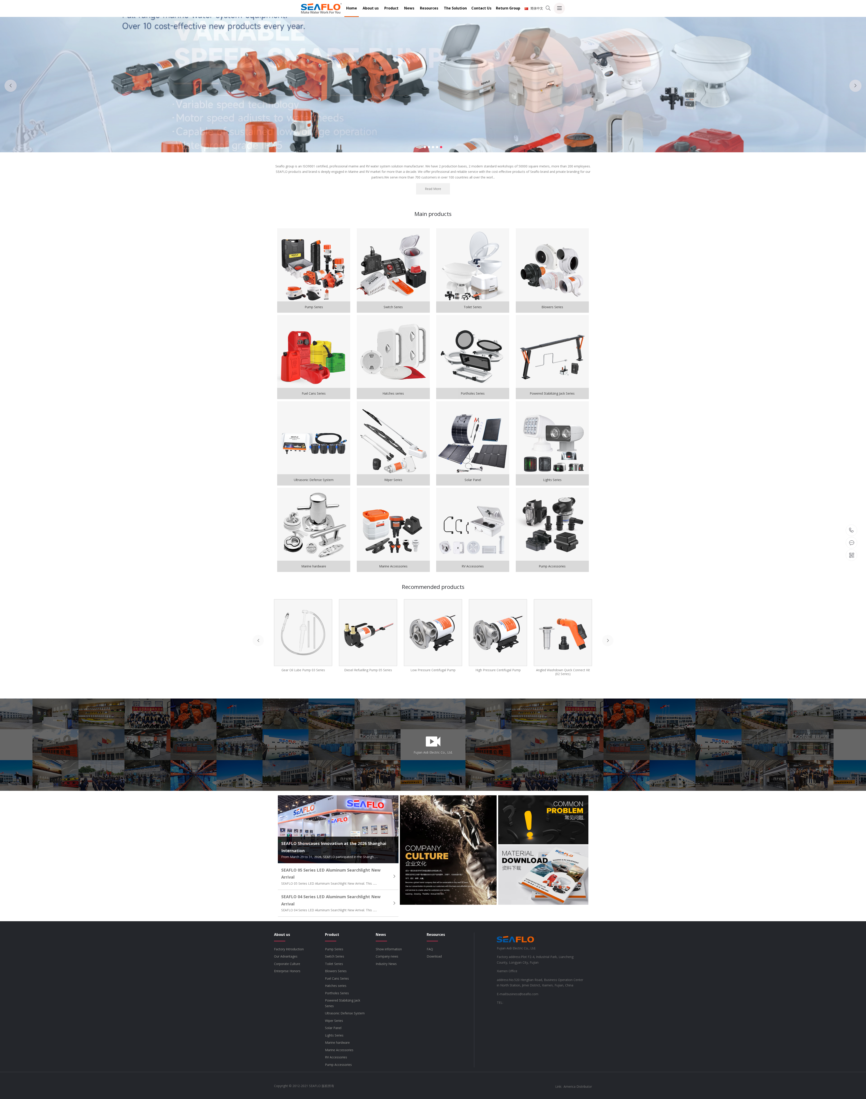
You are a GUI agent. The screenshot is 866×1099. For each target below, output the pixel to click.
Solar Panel (333, 1028)
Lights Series (334, 1035)
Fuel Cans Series (337, 978)
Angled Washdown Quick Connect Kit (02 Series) (563, 672)
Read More (433, 189)
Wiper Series (334, 1020)
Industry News (386, 964)
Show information (389, 949)
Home (351, 8)
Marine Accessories (339, 1050)
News (409, 8)
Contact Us (481, 8)
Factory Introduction (289, 949)
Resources (429, 8)
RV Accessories (336, 1057)
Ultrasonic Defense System (345, 1013)
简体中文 (536, 8)
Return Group (508, 8)
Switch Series (334, 956)
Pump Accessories (338, 1064)
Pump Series (334, 949)
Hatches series (335, 985)
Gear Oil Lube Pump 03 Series (303, 670)
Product (391, 8)
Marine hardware (337, 1042)
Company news (387, 956)
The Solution (455, 8)
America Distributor (578, 1086)
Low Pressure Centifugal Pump (433, 670)
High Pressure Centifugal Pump (498, 670)
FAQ (430, 949)
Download (434, 956)
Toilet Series (334, 964)
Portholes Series (337, 993)
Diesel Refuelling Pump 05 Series (368, 670)
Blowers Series (336, 971)
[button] (425, 147)
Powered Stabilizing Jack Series (342, 1003)
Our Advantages (285, 956)
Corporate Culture (287, 964)
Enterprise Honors (287, 971)
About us (371, 8)
